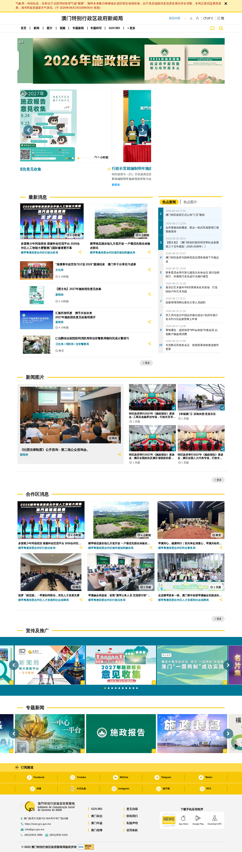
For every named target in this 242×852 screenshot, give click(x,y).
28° (210, 18)
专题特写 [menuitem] (96, 28)
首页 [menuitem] (23, 28)
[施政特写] (192, 733)
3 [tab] (112, 688)
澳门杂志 (96, 815)
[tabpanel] (121, 665)
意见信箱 (132, 808)
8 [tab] (130, 688)
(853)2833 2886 (33, 835)
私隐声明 (132, 823)
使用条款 (132, 830)
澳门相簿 (96, 830)
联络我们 (132, 815)
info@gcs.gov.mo (34, 829)
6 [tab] (123, 688)
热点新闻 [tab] (169, 202)
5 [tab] (119, 688)
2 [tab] (108, 688)
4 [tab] (115, 688)
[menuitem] (36, 28)
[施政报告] (121, 733)
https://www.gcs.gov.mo (38, 824)
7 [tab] (126, 688)
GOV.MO (96, 808)
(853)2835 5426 (59, 835)
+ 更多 (146, 362)
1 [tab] (105, 688)
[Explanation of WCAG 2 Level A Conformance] (86, 846)
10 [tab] (137, 688)
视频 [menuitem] (62, 28)
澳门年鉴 (96, 823)
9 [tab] (133, 688)
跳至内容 (174, 18)
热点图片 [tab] (190, 202)
